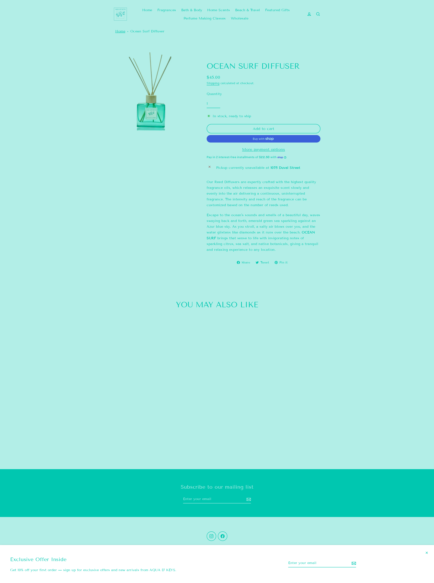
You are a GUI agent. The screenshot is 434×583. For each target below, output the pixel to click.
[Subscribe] (353, 563)
